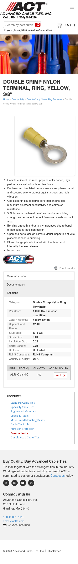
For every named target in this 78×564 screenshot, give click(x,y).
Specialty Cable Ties (22, 407)
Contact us (58, 475)
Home (6, 99)
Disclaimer (54, 551)
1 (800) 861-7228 (13, 517)
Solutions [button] (12, 293)
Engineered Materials (23, 411)
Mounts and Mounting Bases (28, 420)
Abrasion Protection (22, 428)
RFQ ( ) (69, 25)
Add (58, 375)
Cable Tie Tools (20, 424)
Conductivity (18, 99)
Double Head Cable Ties (25, 437)
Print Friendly (67, 268)
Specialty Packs (19, 415)
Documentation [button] (16, 284)
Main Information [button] (17, 276)
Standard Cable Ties (23, 402)
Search (38, 25)
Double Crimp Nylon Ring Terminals (44, 99)
